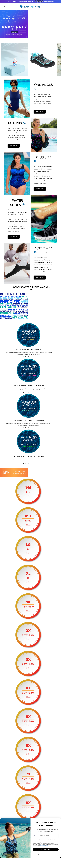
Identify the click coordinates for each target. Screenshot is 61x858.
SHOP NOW (39, 111)
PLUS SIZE (43, 157)
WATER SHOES (16, 202)
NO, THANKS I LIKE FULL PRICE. (46, 854)
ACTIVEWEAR (43, 250)
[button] (4, 6)
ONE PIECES (43, 85)
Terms (47, 845)
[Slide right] (58, 60)
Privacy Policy (42, 845)
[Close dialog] (59, 820)
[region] (30, 1)
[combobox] (35, 836)
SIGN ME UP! (45, 849)
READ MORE (27, 356)
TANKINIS (15, 123)
